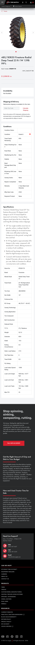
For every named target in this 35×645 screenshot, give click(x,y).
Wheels (3, 604)
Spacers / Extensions (8, 596)
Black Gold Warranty (8, 617)
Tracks (3, 589)
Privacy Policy (6, 621)
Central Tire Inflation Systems (12, 594)
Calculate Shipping (25, 109)
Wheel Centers (6, 599)
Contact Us (5, 579)
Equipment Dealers (7, 571)
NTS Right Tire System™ (9, 569)
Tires (3, 587)
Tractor (5, 11)
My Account (5, 624)
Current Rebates (7, 612)
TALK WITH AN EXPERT (13, 443)
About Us (4, 576)
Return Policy (6, 619)
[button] (6, 6)
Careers (4, 574)
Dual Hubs (4, 601)
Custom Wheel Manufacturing (11, 592)
